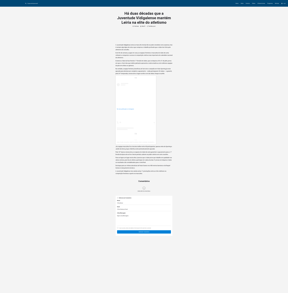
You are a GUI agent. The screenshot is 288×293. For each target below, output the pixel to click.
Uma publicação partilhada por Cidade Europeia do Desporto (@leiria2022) (147, 142)
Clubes (253, 3)
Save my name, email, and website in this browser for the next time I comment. (135, 228)
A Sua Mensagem (121, 213)
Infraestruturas (261, 3)
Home (237, 3)
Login (284, 3)
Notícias (277, 3)
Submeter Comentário (144, 231)
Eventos (248, 3)
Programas (270, 3)
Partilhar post (152, 26)
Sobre (242, 3)
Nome (118, 200)
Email (118, 206)
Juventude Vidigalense (123, 45)
